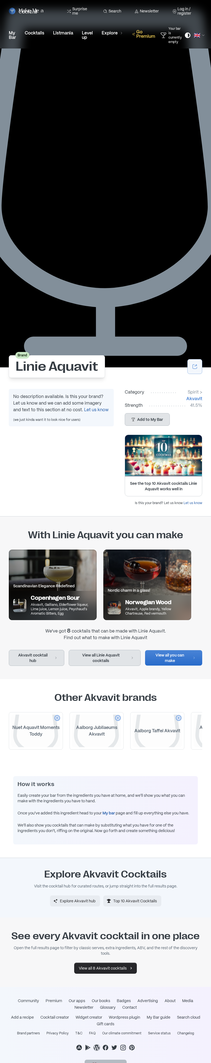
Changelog (185, 1033)
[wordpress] (96, 1047)
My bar (108, 813)
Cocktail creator (54, 1017)
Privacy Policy (57, 1033)
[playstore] (88, 1047)
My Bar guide (158, 1017)
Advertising (147, 1000)
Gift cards (105, 1023)
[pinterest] (132, 1047)
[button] (147, 419)
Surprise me (79, 11)
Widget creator (89, 1017)
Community (28, 1000)
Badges (124, 1000)
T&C (78, 1033)
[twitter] (114, 1047)
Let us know (96, 410)
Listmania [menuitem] (63, 33)
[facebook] (105, 1047)
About (170, 1000)
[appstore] (79, 1047)
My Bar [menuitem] (12, 35)
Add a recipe (22, 1017)
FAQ (92, 1033)
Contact (129, 1007)
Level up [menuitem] (87, 35)
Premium (54, 1000)
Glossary (108, 1007)
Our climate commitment (121, 1033)
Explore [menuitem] (110, 33)
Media (187, 1000)
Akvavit (194, 399)
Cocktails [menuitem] (34, 33)
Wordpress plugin (124, 1017)
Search (115, 11)
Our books (101, 1000)
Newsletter (149, 11)
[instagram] (123, 1047)
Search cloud (188, 1017)
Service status (159, 1033)
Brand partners (28, 1033)
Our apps (77, 1000)
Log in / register (184, 11)
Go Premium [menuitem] (145, 34)
